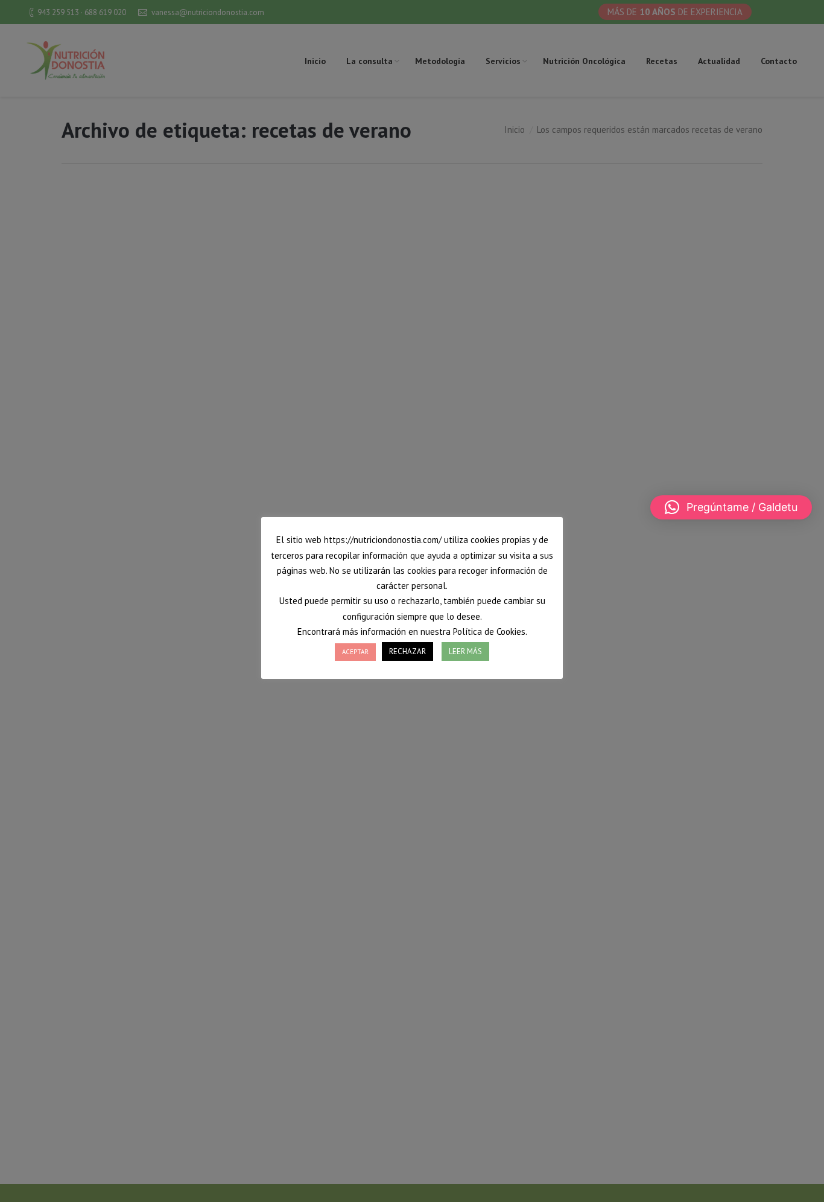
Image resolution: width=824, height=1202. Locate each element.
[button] (731, 507)
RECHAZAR (407, 651)
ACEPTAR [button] (355, 652)
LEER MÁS (465, 651)
